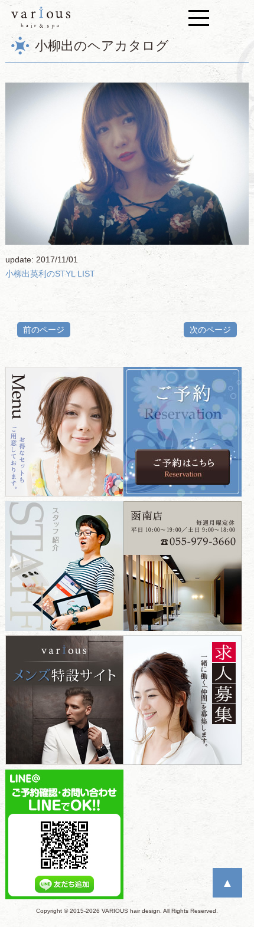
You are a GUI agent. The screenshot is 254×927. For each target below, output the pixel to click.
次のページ (210, 329)
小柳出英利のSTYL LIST (50, 273)
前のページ (43, 329)
